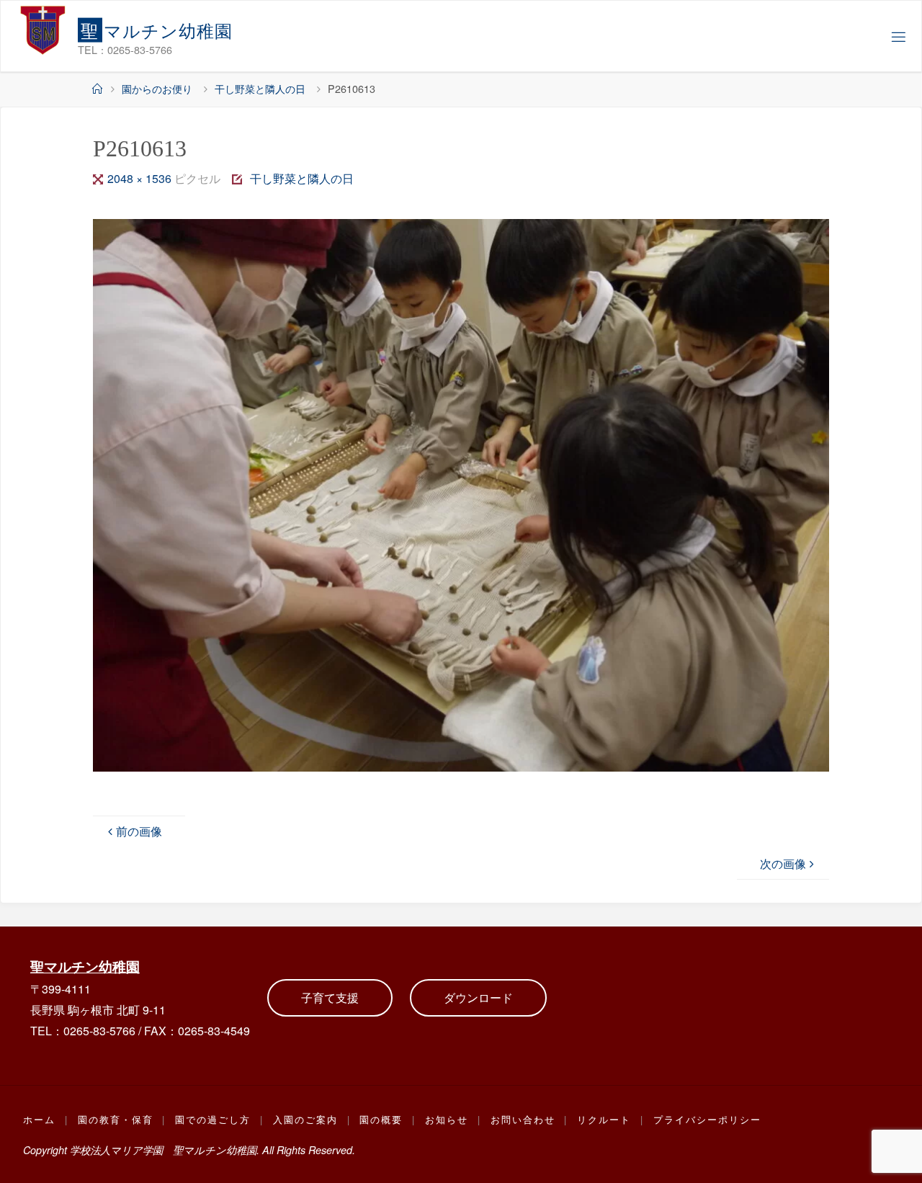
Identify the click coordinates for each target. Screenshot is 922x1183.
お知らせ (446, 1119)
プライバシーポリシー (707, 1119)
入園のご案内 (305, 1119)
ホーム (39, 1119)
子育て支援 (330, 997)
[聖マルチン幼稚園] (43, 29)
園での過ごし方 (213, 1119)
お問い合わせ (523, 1119)
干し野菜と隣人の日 (260, 88)
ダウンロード (478, 997)
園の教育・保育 (115, 1119)
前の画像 (139, 831)
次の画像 (783, 863)
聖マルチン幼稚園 (85, 966)
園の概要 (381, 1119)
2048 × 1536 (140, 178)
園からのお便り (157, 88)
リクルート (604, 1119)
